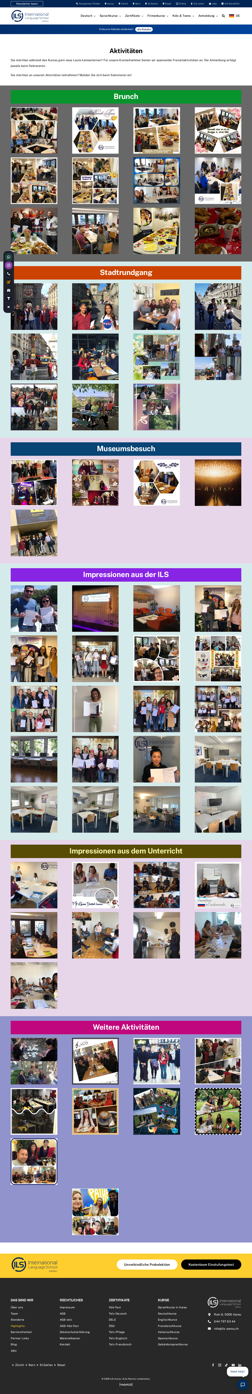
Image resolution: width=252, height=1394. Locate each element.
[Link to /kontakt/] (8, 282)
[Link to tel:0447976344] (8, 273)
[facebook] (213, 1365)
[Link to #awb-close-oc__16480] (8, 307)
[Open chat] (242, 1384)
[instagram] (219, 1365)
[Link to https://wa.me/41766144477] (8, 257)
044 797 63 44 (224, 1321)
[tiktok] (226, 1365)
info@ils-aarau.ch (226, 1328)
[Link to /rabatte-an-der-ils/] (8, 290)
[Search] (223, 16)
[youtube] (233, 1365)
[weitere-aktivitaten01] (34, 1257)
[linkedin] (239, 1365)
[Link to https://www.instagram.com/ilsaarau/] (8, 265)
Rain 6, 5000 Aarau (227, 1314)
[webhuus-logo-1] (126, 1384)
